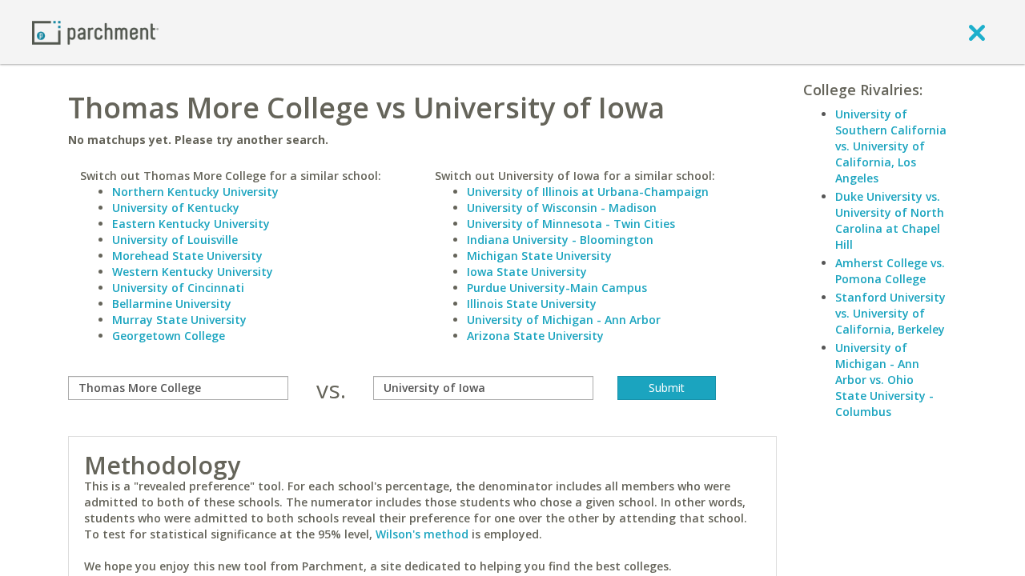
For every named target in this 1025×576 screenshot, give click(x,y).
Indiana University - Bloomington (560, 239)
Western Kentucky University (192, 271)
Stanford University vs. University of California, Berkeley (890, 313)
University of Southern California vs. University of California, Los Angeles (891, 146)
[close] (977, 32)
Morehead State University (187, 255)
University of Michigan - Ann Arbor (564, 319)
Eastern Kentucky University (191, 223)
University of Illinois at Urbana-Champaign (588, 191)
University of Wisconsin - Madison (562, 207)
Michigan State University (539, 255)
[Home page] (95, 31)
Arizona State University (535, 335)
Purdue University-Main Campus (557, 287)
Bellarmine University (171, 303)
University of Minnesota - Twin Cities (571, 223)
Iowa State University (527, 271)
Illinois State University (532, 303)
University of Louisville (175, 239)
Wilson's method (422, 534)
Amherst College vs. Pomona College (890, 270)
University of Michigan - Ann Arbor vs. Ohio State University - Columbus (884, 379)
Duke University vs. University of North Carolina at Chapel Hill (889, 220)
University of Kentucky (175, 207)
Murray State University (179, 319)
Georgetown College (168, 335)
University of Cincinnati (178, 287)
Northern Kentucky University (195, 191)
